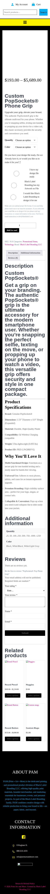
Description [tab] (13, 253)
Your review (11, 595)
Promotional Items (30, 242)
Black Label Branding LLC (31, 245)
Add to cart (12, 230)
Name (8, 611)
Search (43, 12)
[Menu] (25, 22)
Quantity (9, 140)
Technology (9, 245)
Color (7, 147)
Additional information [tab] (30, 253)
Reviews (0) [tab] (13, 258)
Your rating (10, 586)
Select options (12, 695)
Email (8, 621)
